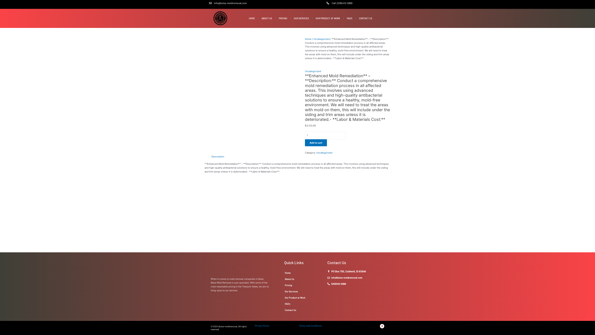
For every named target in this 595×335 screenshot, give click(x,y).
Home (252, 18)
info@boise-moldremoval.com (230, 3)
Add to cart (316, 142)
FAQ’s (349, 18)
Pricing (283, 18)
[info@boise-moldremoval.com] (210, 3)
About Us (267, 18)
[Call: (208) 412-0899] (328, 3)
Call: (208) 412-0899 (342, 3)
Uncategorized (321, 39)
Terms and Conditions (310, 325)
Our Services (301, 18)
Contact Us (365, 18)
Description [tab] (218, 156)
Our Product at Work (328, 18)
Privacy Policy (262, 325)
